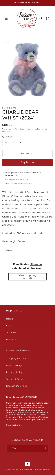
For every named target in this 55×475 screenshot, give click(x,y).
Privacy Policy (14, 372)
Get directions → (14, 425)
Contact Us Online (16, 386)
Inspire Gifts (17, 469)
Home (9, 318)
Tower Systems (43, 469)
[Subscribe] (45, 448)
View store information (18, 183)
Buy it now (27, 162)
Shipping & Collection (18, 358)
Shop (9, 325)
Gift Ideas (11, 332)
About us (11, 339)
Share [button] (9, 250)
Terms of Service (15, 379)
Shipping (31, 129)
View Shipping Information (27, 277)
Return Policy (14, 365)
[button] (6, 18)
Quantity (7, 136)
